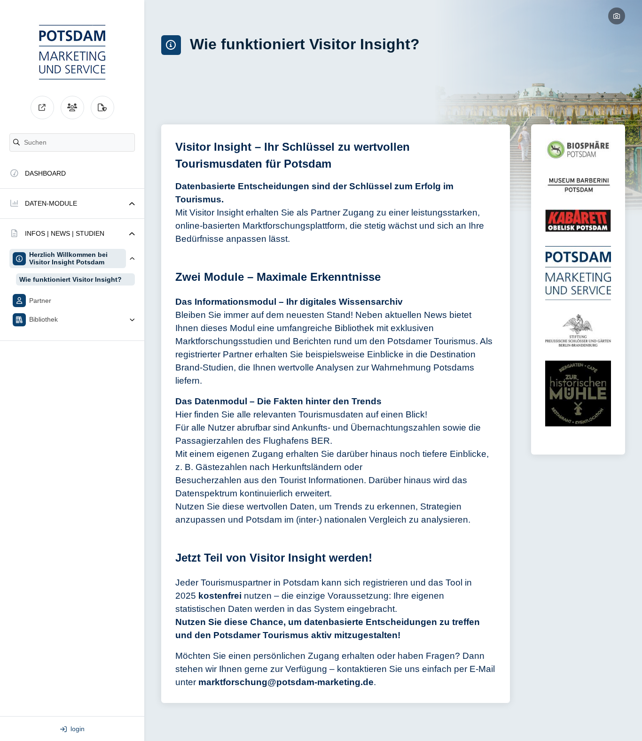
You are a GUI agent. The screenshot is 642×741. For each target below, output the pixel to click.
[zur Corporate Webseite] (42, 107)
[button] (72, 203)
